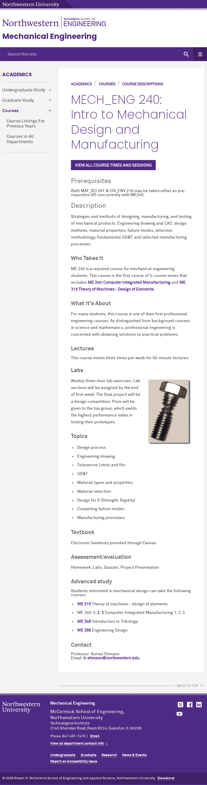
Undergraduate (62, 755)
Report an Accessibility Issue (73, 761)
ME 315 (84, 604)
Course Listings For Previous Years (26, 124)
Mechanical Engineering (49, 36)
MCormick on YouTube (179, 714)
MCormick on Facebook (189, 704)
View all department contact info (77, 743)
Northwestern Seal (26, 715)
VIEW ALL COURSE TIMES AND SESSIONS (113, 165)
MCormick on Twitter (179, 704)
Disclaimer (166, 778)
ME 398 (84, 630)
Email (94, 736)
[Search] (186, 54)
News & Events (134, 755)
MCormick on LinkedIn (198, 704)
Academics (17, 74)
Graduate (88, 755)
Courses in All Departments (20, 139)
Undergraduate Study (23, 90)
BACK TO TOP (187, 686)
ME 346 (84, 621)
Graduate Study (18, 100)
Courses (10, 111)
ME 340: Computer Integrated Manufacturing (129, 282)
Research (109, 755)
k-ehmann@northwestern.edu (111, 658)
